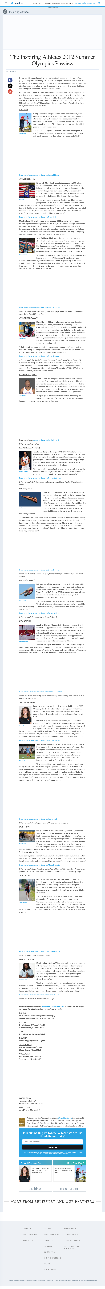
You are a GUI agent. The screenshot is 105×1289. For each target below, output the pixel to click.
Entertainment (63, 3)
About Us (27, 1228)
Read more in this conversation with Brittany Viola (39, 613)
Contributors (49, 1252)
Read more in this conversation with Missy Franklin (39, 865)
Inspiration (37, 3)
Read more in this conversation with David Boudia (39, 570)
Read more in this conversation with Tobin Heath (38, 819)
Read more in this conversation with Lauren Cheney (39, 740)
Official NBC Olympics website (52, 1006)
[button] (99, 3)
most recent (69, 1188)
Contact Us (28, 1240)
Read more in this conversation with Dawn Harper (39, 356)
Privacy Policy (70, 1228)
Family (71, 3)
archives (35, 1188)
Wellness (54, 3)
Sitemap (47, 1264)
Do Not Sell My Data (72, 1240)
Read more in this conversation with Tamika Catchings (40, 478)
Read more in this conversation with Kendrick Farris (39, 995)
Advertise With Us (30, 1234)
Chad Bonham (12, 71)
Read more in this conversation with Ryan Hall (37, 217)
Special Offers (90, 3)
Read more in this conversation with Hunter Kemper (40, 951)
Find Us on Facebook (52, 1258)
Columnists (52, 7)
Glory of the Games (65, 1118)
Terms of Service (71, 1234)
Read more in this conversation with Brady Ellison (39, 175)
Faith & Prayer (46, 3)
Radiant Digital (50, 1270)
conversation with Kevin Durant (46, 440)
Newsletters (79, 3)
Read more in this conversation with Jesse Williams (39, 307)
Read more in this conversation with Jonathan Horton (40, 692)
